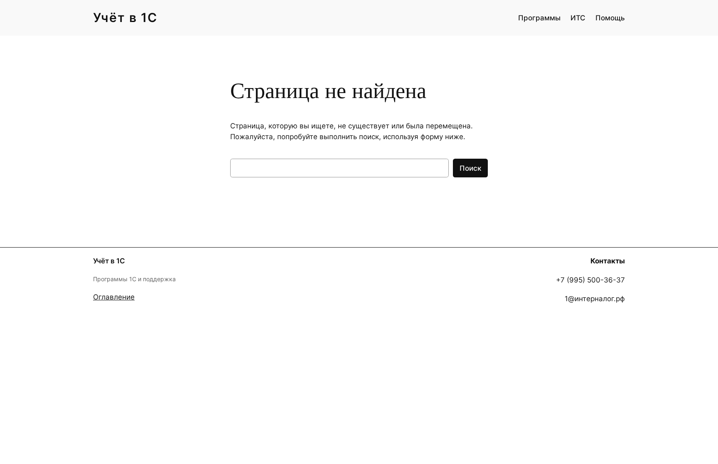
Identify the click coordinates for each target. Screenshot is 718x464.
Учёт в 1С (125, 17)
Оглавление (114, 297)
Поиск (470, 168)
